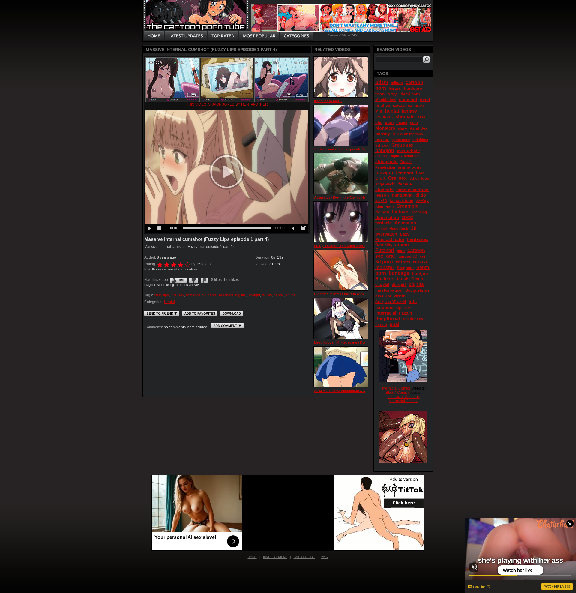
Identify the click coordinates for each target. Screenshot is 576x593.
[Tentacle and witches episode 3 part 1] (341, 125)
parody (382, 133)
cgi (422, 256)
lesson (382, 195)
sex (407, 307)
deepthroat (387, 318)
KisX (421, 117)
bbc (378, 122)
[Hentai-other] (227, 101)
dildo (421, 194)
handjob (384, 150)
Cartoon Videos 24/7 (343, 35)
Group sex (402, 145)
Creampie (407, 206)
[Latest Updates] (185, 36)
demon (382, 211)
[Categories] (296, 36)
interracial (385, 312)
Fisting (381, 156)
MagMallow (385, 100)
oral (390, 256)
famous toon (401, 200)
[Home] (153, 36)
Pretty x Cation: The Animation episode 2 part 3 (351, 246)
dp (399, 307)
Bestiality (383, 245)
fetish (403, 278)
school (381, 229)
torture (381, 325)
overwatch (386, 233)
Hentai (169, 302)
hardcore (384, 307)
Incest (401, 122)
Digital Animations (405, 156)
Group (417, 279)
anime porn (409, 167)
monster (384, 267)
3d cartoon (419, 178)
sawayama (402, 105)
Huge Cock (398, 229)
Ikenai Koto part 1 (328, 101)
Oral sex (177, 295)
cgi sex (403, 261)
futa (413, 301)
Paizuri (405, 313)
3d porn (384, 261)
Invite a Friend (275, 557)
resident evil (414, 319)
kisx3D (381, 201)
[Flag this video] (204, 280)
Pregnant (405, 268)
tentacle (383, 222)
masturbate (408, 150)
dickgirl (399, 284)
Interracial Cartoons (404, 397)
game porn (401, 140)
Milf (378, 111)
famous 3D (407, 256)
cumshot (408, 99)
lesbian (400, 211)
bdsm (381, 82)
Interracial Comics (396, 388)
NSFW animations (408, 134)
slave (402, 128)
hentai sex (417, 239)
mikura (397, 83)
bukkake (420, 262)
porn (401, 251)
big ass (395, 88)
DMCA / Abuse (304, 557)
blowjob (384, 172)
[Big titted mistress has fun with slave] (341, 270)
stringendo (386, 161)
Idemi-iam (384, 206)
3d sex (382, 145)
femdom (404, 172)
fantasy (409, 110)
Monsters (385, 128)
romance (193, 295)
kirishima (420, 140)
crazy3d (382, 285)
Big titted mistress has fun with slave (343, 294)
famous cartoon (412, 189)
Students (209, 295)
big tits (240, 295)
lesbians (384, 116)
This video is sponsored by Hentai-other (227, 104)
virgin (400, 295)
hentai (279, 295)
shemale (405, 116)
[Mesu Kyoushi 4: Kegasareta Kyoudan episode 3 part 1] (341, 318)
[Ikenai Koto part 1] (341, 77)
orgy (392, 94)
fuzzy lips (161, 295)
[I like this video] (178, 280)
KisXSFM (383, 296)
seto (414, 122)
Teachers (225, 295)
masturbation (389, 290)
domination (387, 217)
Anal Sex (419, 128)
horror (382, 139)
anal (394, 324)
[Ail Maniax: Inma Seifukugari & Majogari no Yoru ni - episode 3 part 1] (341, 367)
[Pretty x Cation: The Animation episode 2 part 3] (341, 222)
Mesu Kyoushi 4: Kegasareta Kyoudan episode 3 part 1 (357, 342)
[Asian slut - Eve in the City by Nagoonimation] (341, 173)
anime (291, 295)
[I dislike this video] (193, 280)
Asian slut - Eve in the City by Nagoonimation (350, 197)
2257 (324, 557)
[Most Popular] (259, 36)
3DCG (407, 217)
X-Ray (267, 295)
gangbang (402, 194)
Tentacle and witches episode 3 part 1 (344, 149)
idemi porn (410, 94)
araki (419, 105)
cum (389, 122)
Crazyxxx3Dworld (390, 302)
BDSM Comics (398, 392)
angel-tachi (385, 184)
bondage (399, 273)
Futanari (384, 250)
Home (252, 557)
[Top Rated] (222, 36)
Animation (405, 222)
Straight (254, 295)
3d (414, 228)
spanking (419, 212)
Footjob (420, 273)
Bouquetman (417, 290)
